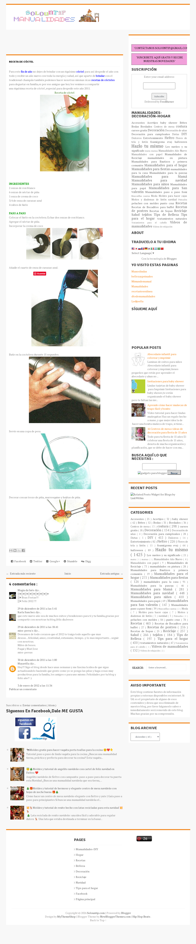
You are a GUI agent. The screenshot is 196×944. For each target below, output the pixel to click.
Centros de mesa (165, 126)
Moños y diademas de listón (149, 199)
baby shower (170, 122)
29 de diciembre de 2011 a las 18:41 (38, 627)
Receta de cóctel (21, 61)
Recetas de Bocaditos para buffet (153, 207)
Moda (154, 196)
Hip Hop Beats (141, 916)
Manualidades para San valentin (159, 190)
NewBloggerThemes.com (115, 916)
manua (154, 150)
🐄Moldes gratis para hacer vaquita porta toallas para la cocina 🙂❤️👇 (69, 750)
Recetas (181, 203)
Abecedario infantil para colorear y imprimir (161, 356)
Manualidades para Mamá (159, 176)
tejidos (148, 215)
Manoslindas (139, 271)
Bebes (183, 122)
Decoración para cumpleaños (151, 134)
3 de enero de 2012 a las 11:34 (35, 685)
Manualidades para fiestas (151, 169)
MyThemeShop (66, 916)
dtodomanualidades (143, 296)
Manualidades (139, 286)
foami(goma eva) (162, 142)
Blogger (171, 258)
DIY (184, 134)
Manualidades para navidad (159, 180)
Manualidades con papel (148, 154)
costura (181, 126)
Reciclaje (180, 211)
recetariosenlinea (141, 291)
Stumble (71, 561)
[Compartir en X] (19, 550)
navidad (173, 199)
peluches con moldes (145, 203)
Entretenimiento (154, 138)
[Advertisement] (36, 44)
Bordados (147, 126)
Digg (87, 561)
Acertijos (153, 122)
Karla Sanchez (26, 612)
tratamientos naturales (172, 218)
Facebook (19, 561)
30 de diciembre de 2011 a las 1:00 (37, 660)
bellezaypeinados (142, 276)
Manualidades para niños (150, 184)
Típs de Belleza (167, 215)
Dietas (176, 134)
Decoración (156, 130)
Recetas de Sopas (161, 211)
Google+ (54, 561)
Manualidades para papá (146, 601)
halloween (181, 142)
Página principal (85, 899)
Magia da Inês (26, 590)
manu (148, 150)
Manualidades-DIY (87, 849)
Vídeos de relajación (162, 226)
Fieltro (170, 138)
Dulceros (137, 138)
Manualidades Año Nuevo (172, 150)
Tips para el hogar (172, 639)
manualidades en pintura (167, 158)
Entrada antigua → (111, 573)
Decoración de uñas (176, 130)
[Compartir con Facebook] (23, 550)
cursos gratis (139, 130)
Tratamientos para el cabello (150, 222)
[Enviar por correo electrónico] (11, 550)
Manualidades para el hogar (165, 165)
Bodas (135, 126)
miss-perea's (26, 630)
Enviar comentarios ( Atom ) (39, 705)
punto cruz (168, 203)
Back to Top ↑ (98, 920)
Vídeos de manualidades (170, 646)
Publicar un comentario (23, 689)
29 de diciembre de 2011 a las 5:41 (37, 608)
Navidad (81, 882)
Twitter (37, 561)
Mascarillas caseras (141, 196)
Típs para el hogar (87, 888)
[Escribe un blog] (15, 550)
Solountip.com (96, 913)
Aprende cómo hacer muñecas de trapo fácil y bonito (167, 406)
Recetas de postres (162, 627)
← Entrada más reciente (21, 573)
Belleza (80, 866)
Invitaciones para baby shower (165, 381)
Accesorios (139, 122)
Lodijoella (137, 301)
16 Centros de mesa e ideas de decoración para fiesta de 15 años (167, 430)
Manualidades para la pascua (168, 173)
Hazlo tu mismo (148, 146)
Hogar (79, 855)
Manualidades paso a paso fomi (166, 192)
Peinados (182, 199)
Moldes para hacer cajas (173, 196)
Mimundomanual (141, 281)
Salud (136, 215)
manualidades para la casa (162, 582)
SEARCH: (138, 667)
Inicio (68, 573)
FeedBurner (167, 101)
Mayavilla (24, 663)
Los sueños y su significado (164, 555)
